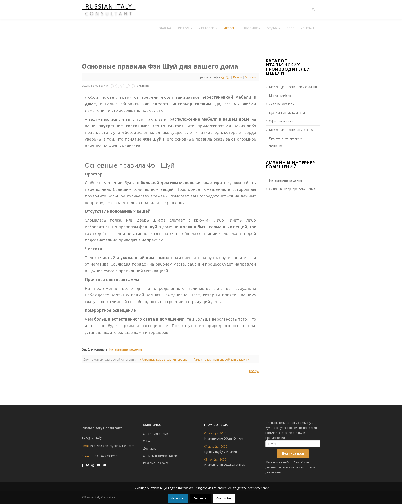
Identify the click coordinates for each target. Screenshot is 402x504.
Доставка (150, 448)
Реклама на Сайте (156, 463)
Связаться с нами (155, 434)
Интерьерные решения (125, 349)
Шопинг (251, 28)
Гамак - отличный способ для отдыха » (221, 359)
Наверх (254, 371)
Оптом (183, 28)
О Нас (147, 441)
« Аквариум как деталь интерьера (163, 359)
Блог (290, 28)
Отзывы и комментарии (160, 456)
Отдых (272, 28)
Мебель (229, 28)
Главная (165, 28)
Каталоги (206, 28)
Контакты (308, 28)
